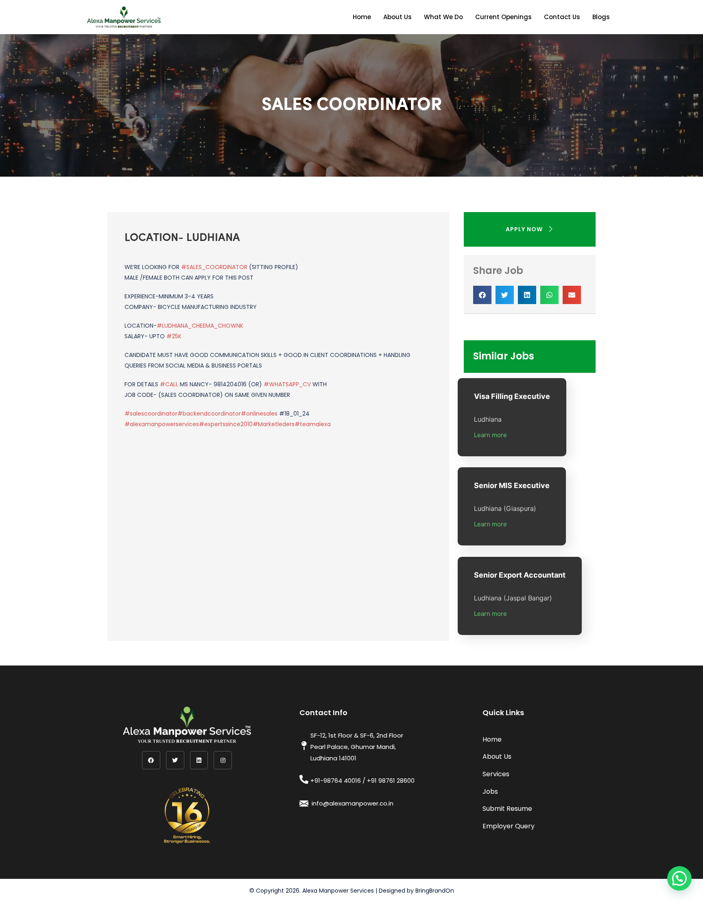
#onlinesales (259, 413)
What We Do (443, 17)
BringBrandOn (434, 891)
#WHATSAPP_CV (287, 384)
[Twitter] (175, 760)
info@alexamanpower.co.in (352, 803)
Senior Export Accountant (519, 575)
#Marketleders (274, 424)
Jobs (490, 791)
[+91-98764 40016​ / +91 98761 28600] (303, 779)
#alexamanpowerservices (161, 424)
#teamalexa (313, 424)
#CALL (169, 384)
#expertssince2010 (226, 424)
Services (495, 774)
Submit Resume (507, 808)
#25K (173, 336)
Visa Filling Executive (512, 396)
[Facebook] (151, 760)
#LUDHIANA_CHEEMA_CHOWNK (200, 326)
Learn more (490, 435)
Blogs (601, 17)
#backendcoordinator (209, 413)
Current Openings (503, 17)
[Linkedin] (199, 760)
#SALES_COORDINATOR (214, 267)
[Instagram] (223, 760)
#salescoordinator (150, 413)
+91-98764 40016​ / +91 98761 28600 (362, 780)
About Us (397, 17)
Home (362, 17)
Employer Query (508, 826)
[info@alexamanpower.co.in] (303, 803)
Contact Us (562, 17)
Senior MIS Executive (512, 485)
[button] (482, 295)
